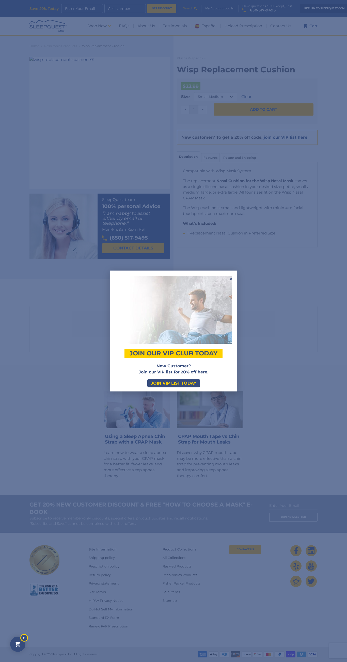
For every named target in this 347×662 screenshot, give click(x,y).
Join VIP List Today (173, 383)
